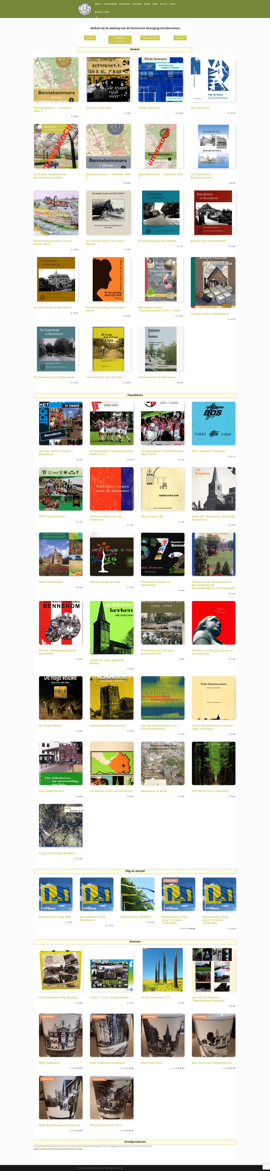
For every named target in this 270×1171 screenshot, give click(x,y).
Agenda (147, 4)
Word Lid (163, 4)
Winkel (155, 4)
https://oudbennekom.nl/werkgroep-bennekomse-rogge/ (58, 1149)
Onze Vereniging (110, 4)
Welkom (98, 4)
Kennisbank (137, 4)
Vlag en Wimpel (150, 37)
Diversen (180, 37)
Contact (172, 4)
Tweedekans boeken (120, 39)
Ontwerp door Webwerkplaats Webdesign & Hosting (100, 1168)
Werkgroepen (124, 4)
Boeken (90, 37)
